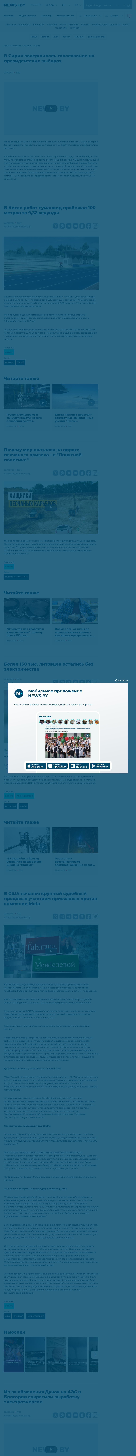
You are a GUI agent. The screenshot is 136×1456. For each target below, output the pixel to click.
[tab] (36, 766)
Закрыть (123, 680)
